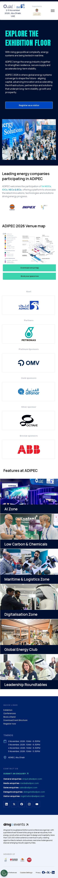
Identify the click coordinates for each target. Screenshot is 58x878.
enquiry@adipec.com (32, 779)
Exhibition (7, 710)
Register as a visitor (29, 105)
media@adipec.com (29, 783)
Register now (9, 723)
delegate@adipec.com (34, 791)
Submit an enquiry (14, 773)
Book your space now (30, 276)
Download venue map (30, 268)
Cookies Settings (26, 872)
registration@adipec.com (32, 796)
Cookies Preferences (10, 873)
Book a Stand (9, 717)
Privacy (38, 873)
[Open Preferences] (4, 873)
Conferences (9, 713)
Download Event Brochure (15, 720)
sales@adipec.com (28, 787)
